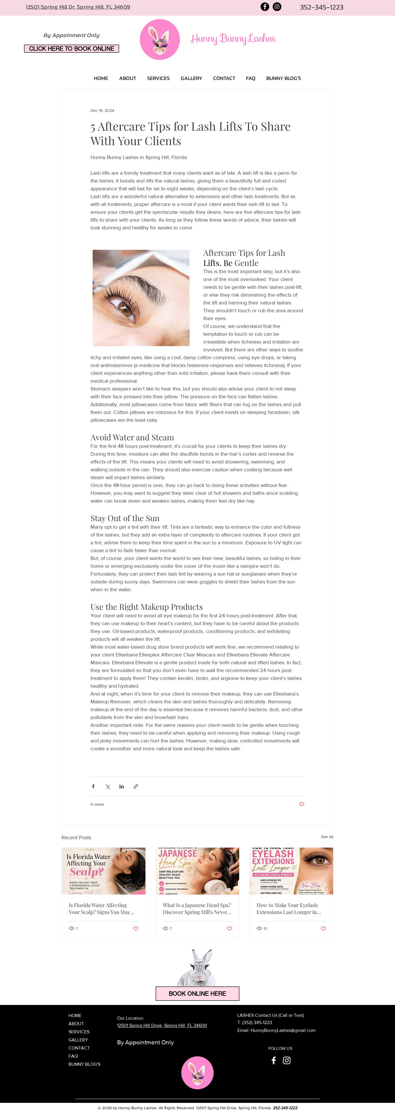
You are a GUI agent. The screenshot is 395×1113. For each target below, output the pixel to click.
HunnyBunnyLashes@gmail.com (283, 1030)
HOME (75, 1015)
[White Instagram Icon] (287, 1060)
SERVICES (79, 1031)
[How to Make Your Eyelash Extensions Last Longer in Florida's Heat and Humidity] (291, 871)
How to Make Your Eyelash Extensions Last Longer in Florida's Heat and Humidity (288, 908)
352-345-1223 (285, 1107)
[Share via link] (136, 786)
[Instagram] (277, 6)
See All (327, 836)
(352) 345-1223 (257, 1022)
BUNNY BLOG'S (84, 1064)
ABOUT (76, 1023)
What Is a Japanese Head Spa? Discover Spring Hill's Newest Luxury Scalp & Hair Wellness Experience (197, 908)
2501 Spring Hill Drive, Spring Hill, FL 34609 (163, 1025)
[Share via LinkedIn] (121, 786)
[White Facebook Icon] (274, 1060)
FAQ (73, 1056)
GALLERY (78, 1039)
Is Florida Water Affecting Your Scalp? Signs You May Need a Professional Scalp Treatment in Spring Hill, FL (101, 908)
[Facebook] (265, 6)
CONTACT (79, 1048)
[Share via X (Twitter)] (107, 786)
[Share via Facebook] (93, 786)
